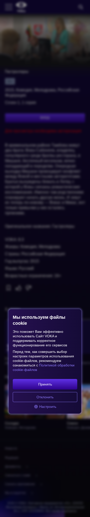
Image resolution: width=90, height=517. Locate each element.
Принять (45, 384)
